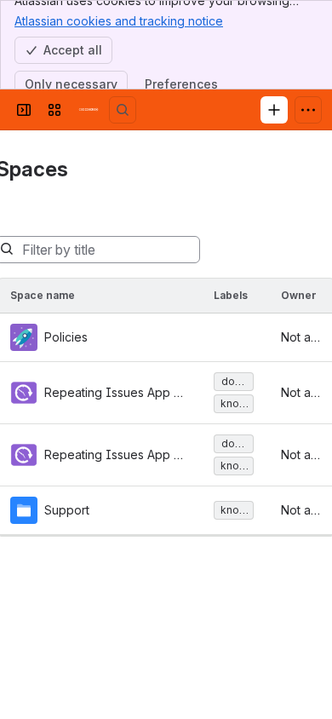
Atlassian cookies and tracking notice (118, 21)
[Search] (122, 110)
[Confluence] (88, 110)
